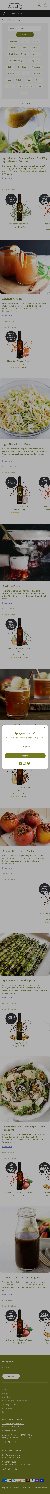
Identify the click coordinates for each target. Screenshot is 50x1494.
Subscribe (25, 756)
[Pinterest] (28, 763)
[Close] (44, 727)
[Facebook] (20, 763)
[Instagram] (24, 763)
